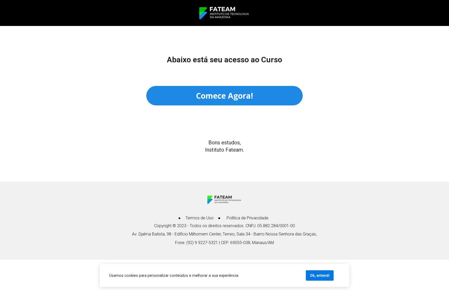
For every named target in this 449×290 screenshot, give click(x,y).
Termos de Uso (200, 217)
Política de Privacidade (247, 217)
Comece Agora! (224, 95)
